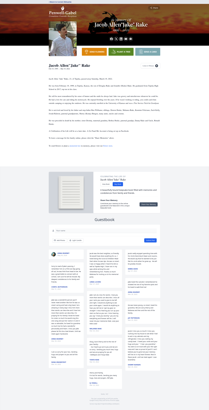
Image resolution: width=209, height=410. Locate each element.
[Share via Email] (126, 39)
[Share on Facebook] (111, 39)
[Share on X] (116, 39)
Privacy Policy (98, 400)
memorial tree (75, 145)
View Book (106, 184)
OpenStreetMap (107, 404)
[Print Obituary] (131, 39)
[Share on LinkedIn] (121, 39)
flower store (107, 145)
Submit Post (150, 240)
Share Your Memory (148, 204)
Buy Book (118, 184)
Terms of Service (110, 400)
